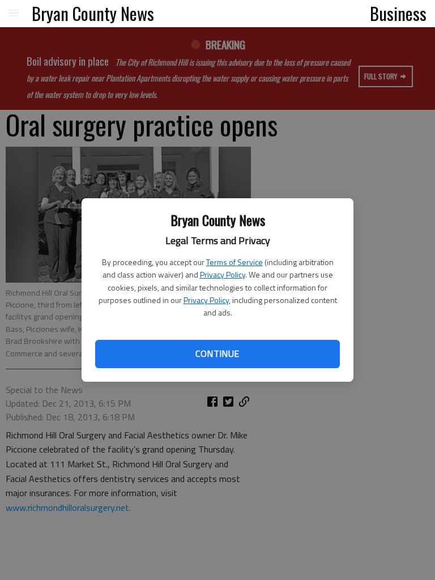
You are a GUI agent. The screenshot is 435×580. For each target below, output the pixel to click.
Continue (217, 353)
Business (398, 13)
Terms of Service (234, 262)
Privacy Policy (222, 274)
